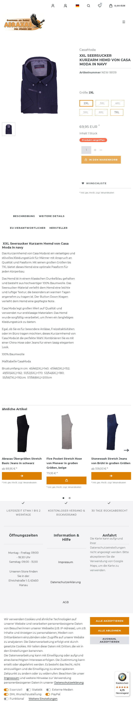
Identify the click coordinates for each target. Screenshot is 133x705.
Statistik (37, 689)
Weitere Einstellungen (43, 698)
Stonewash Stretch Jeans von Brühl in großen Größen (110, 461)
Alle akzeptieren (109, 620)
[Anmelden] (53, 5)
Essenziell (16, 689)
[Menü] (128, 673)
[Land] (77, 6)
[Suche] (88, 6)
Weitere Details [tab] (52, 216)
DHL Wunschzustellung (26, 694)
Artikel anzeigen (22, 476)
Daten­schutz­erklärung (69, 682)
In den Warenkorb (103, 159)
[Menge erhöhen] (95, 150)
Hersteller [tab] (58, 227)
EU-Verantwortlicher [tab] (28, 227)
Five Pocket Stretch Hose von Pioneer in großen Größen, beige (64, 463)
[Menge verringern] (101, 150)
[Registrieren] (66, 5)
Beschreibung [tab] (24, 216)
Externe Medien (62, 689)
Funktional (17, 698)
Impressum (11, 678)
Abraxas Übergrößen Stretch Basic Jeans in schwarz (22, 461)
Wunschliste (96, 183)
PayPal (55, 694)
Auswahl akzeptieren (109, 640)
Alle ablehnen (109, 630)
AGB (66, 602)
